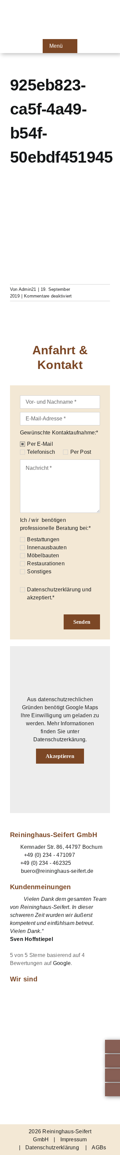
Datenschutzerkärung (59, 739)
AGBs (99, 1147)
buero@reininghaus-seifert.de (57, 871)
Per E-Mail (40, 444)
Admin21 (27, 289)
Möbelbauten (43, 555)
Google (62, 963)
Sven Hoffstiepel (31, 939)
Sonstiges (39, 571)
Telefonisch (41, 452)
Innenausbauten (46, 547)
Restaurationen (45, 563)
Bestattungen (43, 539)
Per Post (80, 452)
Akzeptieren (60, 756)
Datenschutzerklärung (54, 589)
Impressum (73, 1139)
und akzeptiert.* (59, 593)
